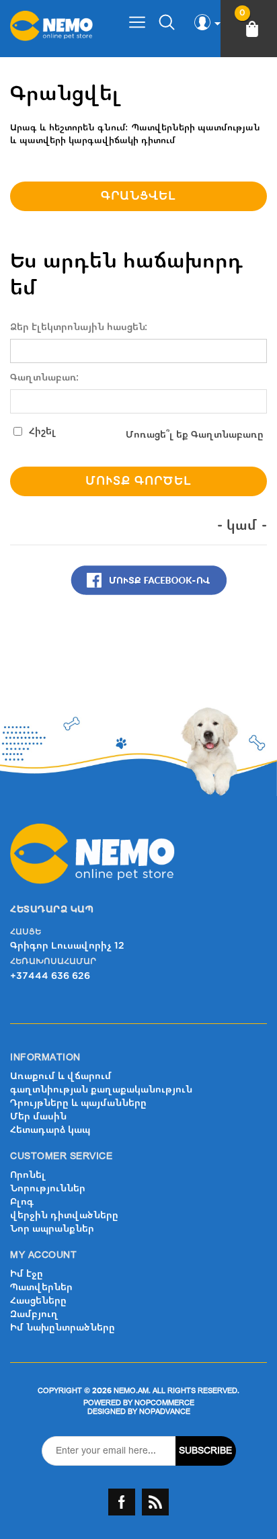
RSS (155, 1502)
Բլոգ (22, 1202)
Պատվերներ (41, 1287)
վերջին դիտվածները (64, 1215)
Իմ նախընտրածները (62, 1328)
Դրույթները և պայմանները (78, 1103)
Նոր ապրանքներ (52, 1229)
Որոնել (28, 1175)
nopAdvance (164, 1411)
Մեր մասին (38, 1116)
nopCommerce (164, 1403)
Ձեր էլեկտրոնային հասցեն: (79, 327)
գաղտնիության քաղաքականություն (101, 1089)
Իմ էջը (26, 1274)
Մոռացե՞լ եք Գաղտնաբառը (195, 435)
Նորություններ (47, 1188)
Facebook (121, 1502)
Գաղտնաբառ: (44, 378)
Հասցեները (38, 1301)
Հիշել (42, 431)
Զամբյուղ (34, 1314)
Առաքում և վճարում (61, 1076)
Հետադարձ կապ (50, 1130)
